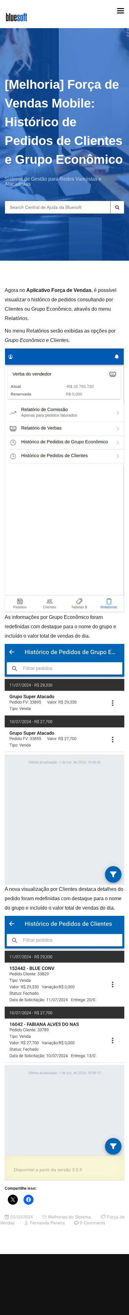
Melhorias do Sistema (69, 1217)
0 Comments (92, 1223)
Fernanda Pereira (47, 1223)
